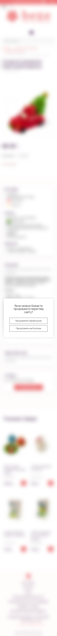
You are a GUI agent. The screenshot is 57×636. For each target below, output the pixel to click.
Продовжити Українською (28, 320)
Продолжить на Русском (28, 328)
